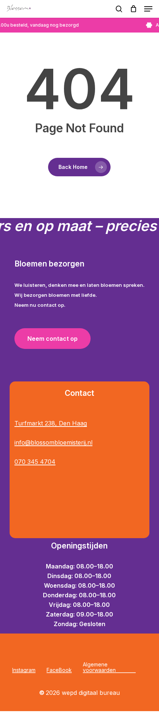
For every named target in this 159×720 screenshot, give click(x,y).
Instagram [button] (23, 670)
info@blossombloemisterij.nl (53, 442)
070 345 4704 (34, 461)
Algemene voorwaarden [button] (99, 667)
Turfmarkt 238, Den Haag (50, 423)
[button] (148, 9)
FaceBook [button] (59, 670)
